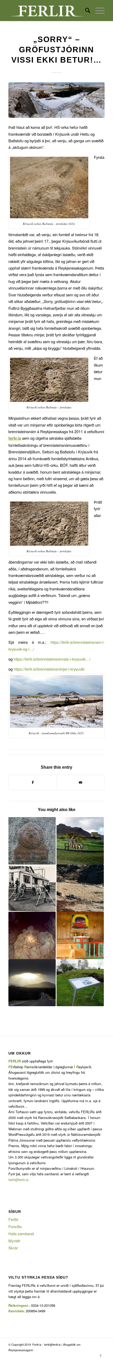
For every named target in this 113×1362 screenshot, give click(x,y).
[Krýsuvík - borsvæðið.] (56, 100)
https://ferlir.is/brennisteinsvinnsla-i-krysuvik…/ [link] (52, 659)
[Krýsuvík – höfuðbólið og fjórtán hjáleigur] (80, 840)
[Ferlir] (46, 10)
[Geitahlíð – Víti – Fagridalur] (32, 935)
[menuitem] (85, 10)
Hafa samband (21, 1233)
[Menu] (97, 10)
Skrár (13, 1247)
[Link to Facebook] (101, 1355)
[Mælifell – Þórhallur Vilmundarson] (32, 840)
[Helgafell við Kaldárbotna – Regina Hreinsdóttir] (32, 982)
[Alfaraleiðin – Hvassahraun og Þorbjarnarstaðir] (80, 888)
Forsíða (15, 1226)
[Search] (85, 10)
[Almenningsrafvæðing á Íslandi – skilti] (80, 982)
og (46, 669)
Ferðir (13, 1219)
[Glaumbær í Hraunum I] (32, 888)
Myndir (14, 1240)
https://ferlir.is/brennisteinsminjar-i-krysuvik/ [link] (49, 669)
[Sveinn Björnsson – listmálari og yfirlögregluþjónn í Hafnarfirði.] (80, 935)
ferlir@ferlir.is (18, 1179)
